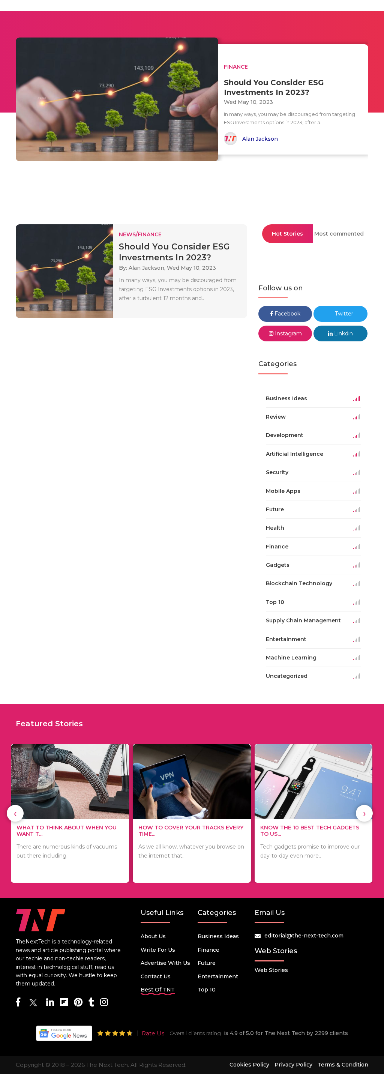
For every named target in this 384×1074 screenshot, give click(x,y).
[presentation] (15, 813)
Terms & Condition (343, 1064)
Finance (208, 949)
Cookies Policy (249, 1064)
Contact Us (156, 976)
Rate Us (153, 1033)
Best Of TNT (158, 989)
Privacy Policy (293, 1064)
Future (207, 963)
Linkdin (343, 333)
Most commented (339, 233)
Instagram (287, 333)
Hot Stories (287, 233)
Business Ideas (218, 936)
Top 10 (207, 989)
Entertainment (218, 976)
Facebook (286, 313)
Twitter (343, 313)
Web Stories (271, 970)
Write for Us (158, 949)
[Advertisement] (192, 189)
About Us (153, 936)
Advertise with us (165, 963)
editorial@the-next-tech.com (304, 935)
